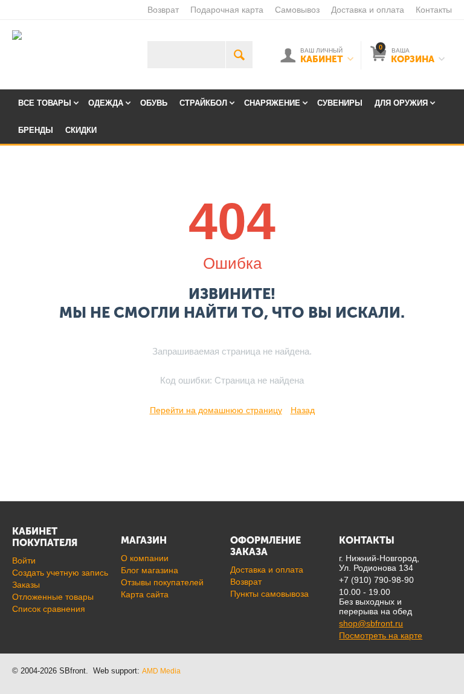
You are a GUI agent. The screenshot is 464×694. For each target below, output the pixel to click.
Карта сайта (145, 594)
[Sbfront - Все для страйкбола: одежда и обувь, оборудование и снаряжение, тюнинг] (17, 34)
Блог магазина (149, 570)
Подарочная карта (226, 9)
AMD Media (161, 671)
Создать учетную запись (60, 572)
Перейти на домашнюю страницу (216, 410)
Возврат (163, 9)
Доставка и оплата (367, 9)
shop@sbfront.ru (371, 623)
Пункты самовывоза (269, 594)
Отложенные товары (53, 597)
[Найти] (239, 54)
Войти (24, 560)
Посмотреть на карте (380, 635)
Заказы (26, 585)
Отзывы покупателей (162, 582)
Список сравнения (48, 609)
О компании (145, 558)
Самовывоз (297, 9)
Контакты (434, 9)
